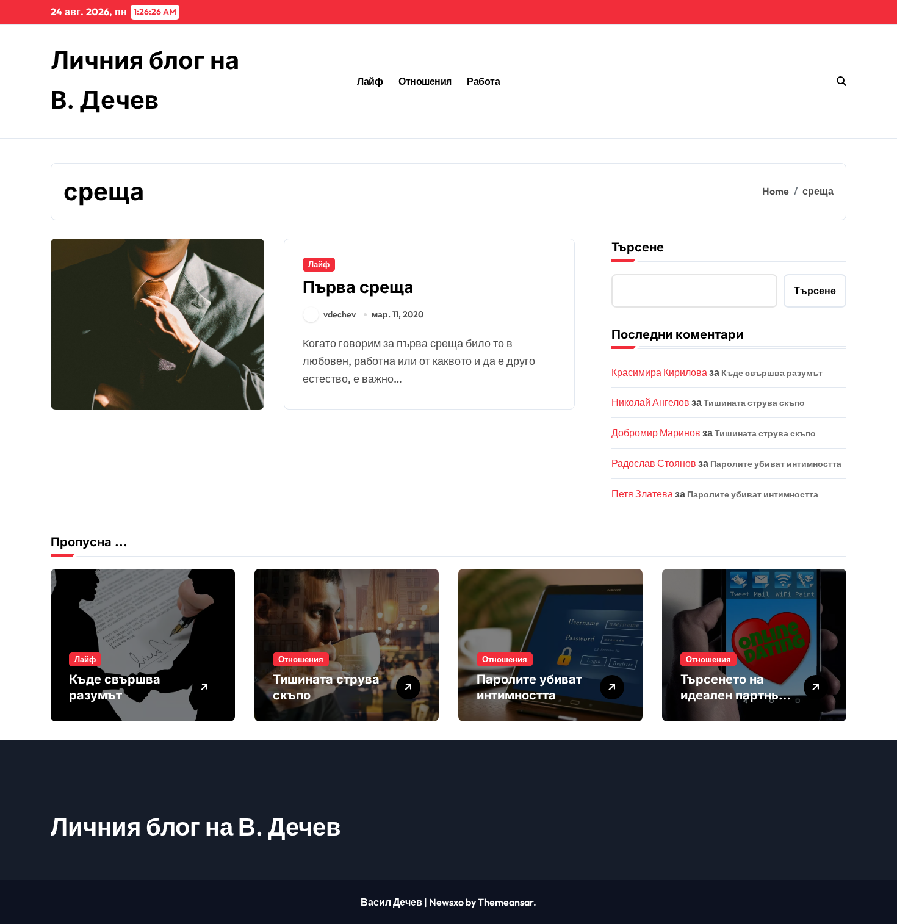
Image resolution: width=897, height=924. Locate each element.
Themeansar (505, 902)
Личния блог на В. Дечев (196, 826)
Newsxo (446, 902)
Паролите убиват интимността (775, 463)
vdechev (339, 314)
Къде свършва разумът (772, 372)
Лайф (370, 81)
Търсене (637, 247)
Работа (483, 81)
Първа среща (358, 287)
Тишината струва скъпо (754, 402)
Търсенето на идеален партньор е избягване (737, 695)
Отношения (425, 81)
